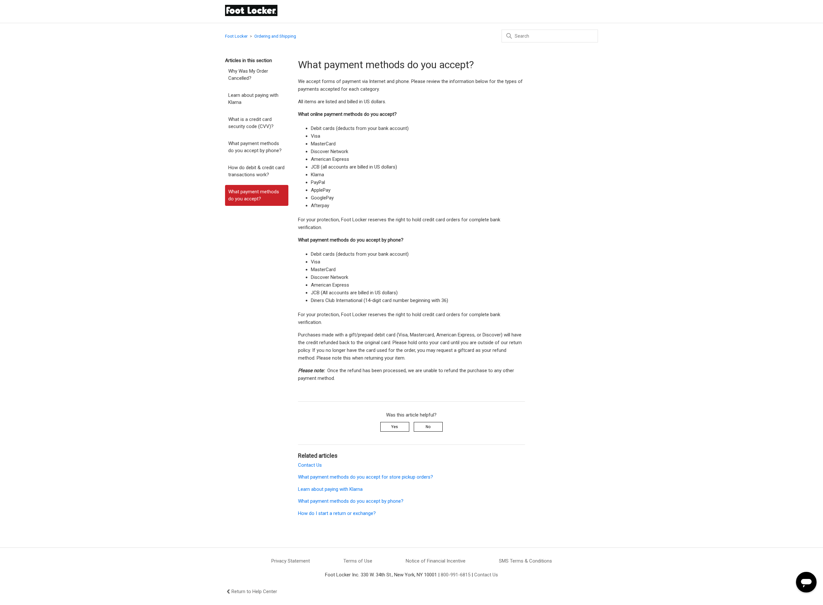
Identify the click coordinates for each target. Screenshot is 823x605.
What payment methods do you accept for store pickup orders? (365, 477)
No (428, 427)
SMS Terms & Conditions (525, 561)
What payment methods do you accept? (253, 195)
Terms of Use (357, 561)
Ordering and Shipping (275, 36)
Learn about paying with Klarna (253, 98)
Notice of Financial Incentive (436, 561)
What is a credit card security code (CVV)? (251, 123)
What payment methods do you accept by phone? (255, 147)
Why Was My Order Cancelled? (248, 74)
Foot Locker (236, 36)
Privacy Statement (290, 561)
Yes (394, 427)
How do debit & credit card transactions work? (256, 171)
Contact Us (310, 465)
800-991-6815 (455, 575)
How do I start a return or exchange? (337, 513)
